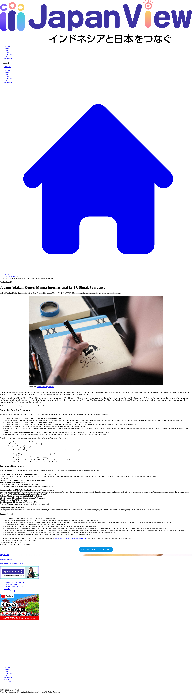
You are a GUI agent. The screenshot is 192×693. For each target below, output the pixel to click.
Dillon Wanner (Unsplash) (46, 387)
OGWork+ (8, 58)
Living (6, 52)
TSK (7, 589)
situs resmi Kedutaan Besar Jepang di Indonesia (71, 538)
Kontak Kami (10, 591)
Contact (7, 679)
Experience (8, 54)
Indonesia (7, 67)
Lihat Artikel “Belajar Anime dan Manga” (96, 549)
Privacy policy (9, 681)
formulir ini (90, 450)
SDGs (6, 56)
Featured (7, 46)
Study (6, 50)
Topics (6, 48)
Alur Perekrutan (10, 584)
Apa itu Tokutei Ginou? (13, 587)
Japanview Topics (10, 276)
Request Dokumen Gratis (14, 582)
